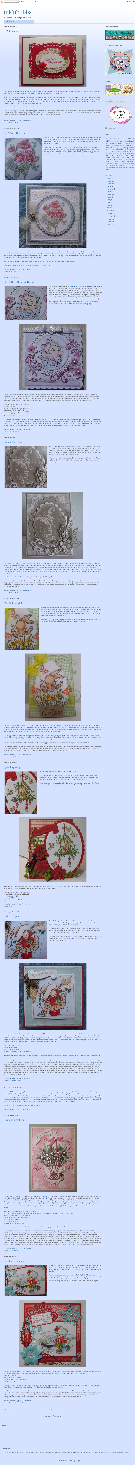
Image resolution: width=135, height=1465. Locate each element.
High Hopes (131, 147)
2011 (109, 224)
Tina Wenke (112, 165)
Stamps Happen (109, 163)
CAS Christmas (12, 31)
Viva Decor (115, 167)
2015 (109, 181)
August (109, 197)
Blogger (78, 1461)
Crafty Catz (7, 1387)
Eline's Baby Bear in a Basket (19, 282)
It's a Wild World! (13, 603)
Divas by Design (9, 261)
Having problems (12, 1087)
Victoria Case (108, 167)
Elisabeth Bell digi (119, 145)
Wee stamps (123, 167)
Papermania (115, 157)
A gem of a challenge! (15, 1119)
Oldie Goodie (123, 155)
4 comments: (27, 120)
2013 (109, 219)
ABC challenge (84, 1385)
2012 (109, 222)
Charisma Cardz (52, 97)
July (108, 200)
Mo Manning (120, 153)
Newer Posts (9, 1410)
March (109, 210)
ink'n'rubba (18, 11)
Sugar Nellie (126, 163)
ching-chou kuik (114, 141)
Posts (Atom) (57, 1416)
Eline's (11, 432)
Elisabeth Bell (109, 145)
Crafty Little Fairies (93, 783)
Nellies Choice (16, 1080)
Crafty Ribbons (39, 261)
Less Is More (125, 149)
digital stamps (115, 143)
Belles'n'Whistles (122, 138)
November (110, 189)
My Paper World (13, 123)
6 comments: (27, 1401)
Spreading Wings (12, 767)
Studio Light (118, 163)
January (109, 216)
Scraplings (131, 159)
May (108, 205)
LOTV (14, 757)
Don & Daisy (125, 143)
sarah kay (115, 159)
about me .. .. (28, 22)
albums (107, 138)
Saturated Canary (124, 159)
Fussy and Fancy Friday (27, 577)
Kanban (107, 149)
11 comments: (27, 591)
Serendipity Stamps (111, 161)
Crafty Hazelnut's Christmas (48, 783)
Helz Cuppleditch (123, 147)
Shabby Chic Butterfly (15, 442)
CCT (18, 271)
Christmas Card (19, 107)
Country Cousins (124, 141)
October (109, 191)
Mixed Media (112, 153)
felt (117, 147)
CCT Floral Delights (14, 133)
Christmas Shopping (14, 1261)
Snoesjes (122, 161)
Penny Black (124, 157)
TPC (125, 165)
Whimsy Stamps (66, 619)
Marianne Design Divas (74, 286)
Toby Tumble (120, 165)
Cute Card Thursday (70, 139)
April (108, 208)
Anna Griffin (12, 271)
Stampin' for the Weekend (37, 1387)
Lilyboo (132, 149)
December (110, 186)
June (109, 202)
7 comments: (27, 269)
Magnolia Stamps (116, 151)
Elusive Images (129, 145)
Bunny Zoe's (45, 1198)
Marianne (16, 432)
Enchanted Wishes (110, 147)
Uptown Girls (130, 165)
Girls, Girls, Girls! (13, 916)
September (110, 194)
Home (19, 22)
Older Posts (96, 1410)
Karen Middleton (116, 149)
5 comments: (27, 754)
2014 (109, 184)
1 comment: (27, 1109)
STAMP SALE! (10, 22)
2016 (109, 178)
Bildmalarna (131, 138)
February (110, 213)
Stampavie (130, 161)
